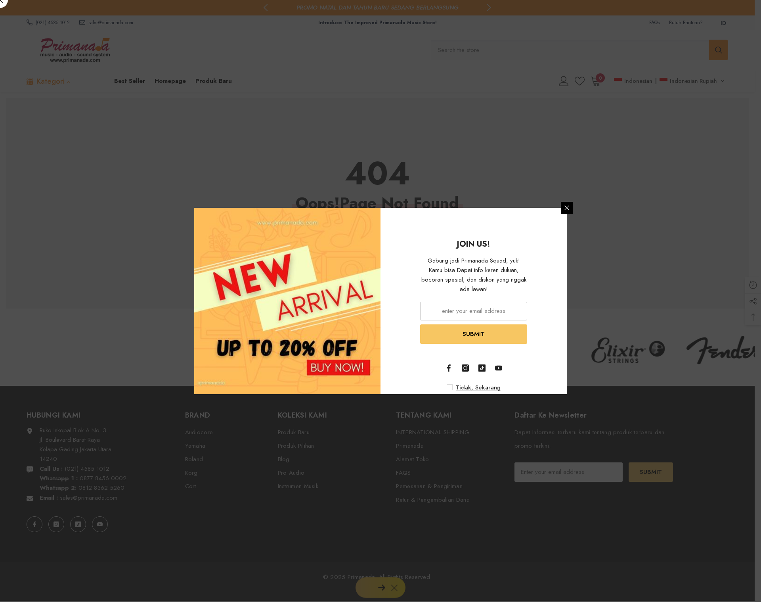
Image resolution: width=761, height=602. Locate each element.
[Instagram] (465, 368)
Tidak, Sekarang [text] (478, 387)
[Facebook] (448, 368)
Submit (474, 334)
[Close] (567, 208)
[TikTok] (482, 368)
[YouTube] (498, 368)
